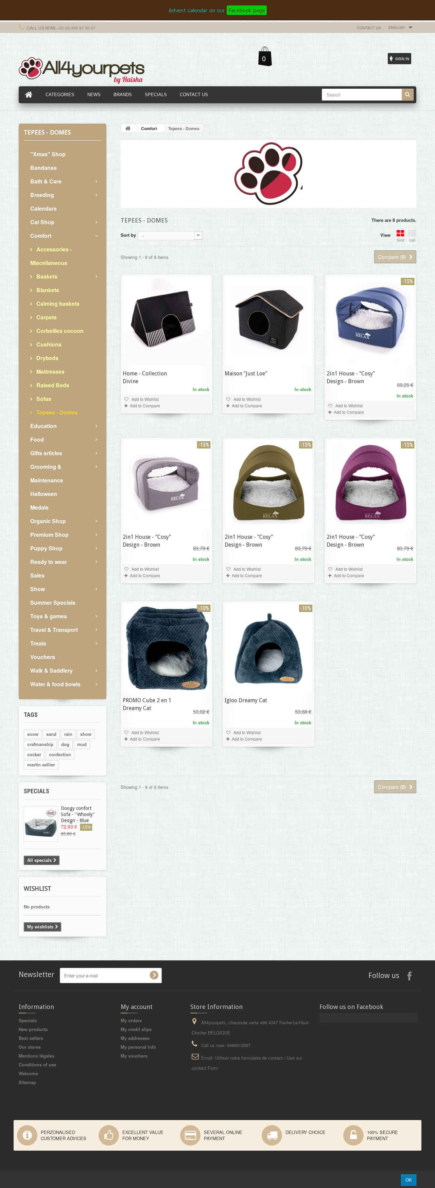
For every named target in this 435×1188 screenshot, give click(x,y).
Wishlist (37, 888)
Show (37, 589)
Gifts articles (46, 453)
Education (43, 426)
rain (68, 734)
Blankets (47, 290)
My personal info (138, 1047)
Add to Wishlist (144, 399)
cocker (34, 754)
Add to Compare (145, 405)
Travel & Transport (54, 630)
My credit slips (136, 1029)
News (94, 94)
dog (65, 744)
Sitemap (27, 1082)
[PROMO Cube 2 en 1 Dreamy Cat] (166, 647)
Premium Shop (49, 534)
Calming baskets (57, 303)
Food (37, 439)
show (85, 734)
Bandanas (43, 168)
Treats (38, 643)
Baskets (46, 276)
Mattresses (50, 371)
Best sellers (31, 1038)
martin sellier (41, 764)
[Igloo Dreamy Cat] (268, 647)
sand (51, 734)
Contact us (369, 27)
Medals (39, 507)
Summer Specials (52, 602)
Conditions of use (37, 1064)
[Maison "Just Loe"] (268, 321)
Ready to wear (48, 562)
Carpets (46, 317)
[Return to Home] (127, 128)
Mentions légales (36, 1055)
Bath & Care (46, 181)
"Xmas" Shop (48, 154)
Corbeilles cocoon (59, 331)
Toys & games (48, 616)
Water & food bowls (55, 684)
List (412, 240)
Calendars (43, 208)
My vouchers (134, 1055)
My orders (131, 1020)
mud (82, 744)
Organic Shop (48, 521)
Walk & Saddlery (51, 670)
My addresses (135, 1038)
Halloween (43, 494)
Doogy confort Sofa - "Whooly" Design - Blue (78, 814)
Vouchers (42, 657)
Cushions (48, 344)
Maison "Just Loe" (246, 373)
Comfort (40, 236)
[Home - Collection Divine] (166, 321)
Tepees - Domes (56, 412)
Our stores (30, 1047)
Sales (37, 575)
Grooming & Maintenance (46, 473)
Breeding (42, 195)
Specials (36, 791)
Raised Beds (52, 385)
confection (60, 754)
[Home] (29, 94)
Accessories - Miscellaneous (51, 256)
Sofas (43, 399)
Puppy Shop (46, 548)
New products (33, 1029)
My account (137, 1006)
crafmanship (40, 744)
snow (32, 734)
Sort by (128, 235)
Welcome (28, 1073)
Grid (400, 240)
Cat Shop (42, 222)
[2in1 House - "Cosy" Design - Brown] (370, 321)
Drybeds (46, 358)
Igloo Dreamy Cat (246, 700)
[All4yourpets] (81, 69)
